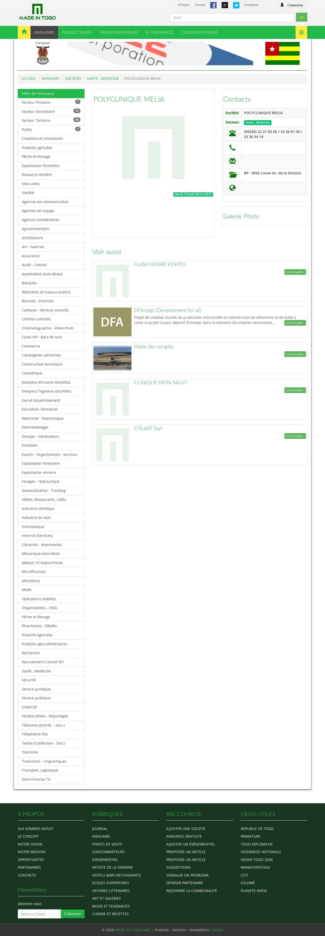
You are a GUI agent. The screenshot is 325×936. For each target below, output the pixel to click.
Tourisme (30, 752)
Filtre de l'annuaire (38, 93)
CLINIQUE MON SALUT (161, 382)
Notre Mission (32, 851)
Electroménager (35, 427)
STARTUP (29, 707)
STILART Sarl (148, 428)
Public (50, 129)
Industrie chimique (38, 508)
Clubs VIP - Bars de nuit (42, 337)
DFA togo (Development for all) (167, 310)
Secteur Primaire (50, 102)
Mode (26, 589)
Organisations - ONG (39, 607)
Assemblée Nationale (261, 851)
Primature (251, 836)
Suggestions (178, 867)
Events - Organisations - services (49, 454)
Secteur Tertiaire (50, 120)
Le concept (28, 836)
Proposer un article (186, 851)
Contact (200, 5)
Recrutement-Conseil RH (42, 661)
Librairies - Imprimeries (42, 544)
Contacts (237, 99)
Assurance (31, 255)
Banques (29, 282)
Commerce (31, 346)
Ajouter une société (185, 828)
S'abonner (72, 913)
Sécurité (29, 679)
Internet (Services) (37, 535)
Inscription (251, 5)
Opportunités (31, 859)
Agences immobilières (40, 219)
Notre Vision (30, 844)
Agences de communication (45, 201)
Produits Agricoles (37, 634)
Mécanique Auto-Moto (41, 553)
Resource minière (37, 174)
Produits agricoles (37, 147)
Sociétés (73, 78)
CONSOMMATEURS (199, 33)
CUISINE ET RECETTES (110, 913)
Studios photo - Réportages (45, 716)
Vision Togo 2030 (257, 859)
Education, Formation (40, 409)
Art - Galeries (33, 246)
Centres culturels (36, 318)
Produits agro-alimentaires (44, 643)
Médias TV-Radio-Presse (42, 562)
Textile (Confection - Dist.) (43, 743)
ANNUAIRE (44, 33)
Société (28, 192)
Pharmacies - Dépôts (39, 625)
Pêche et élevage (36, 156)
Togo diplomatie (257, 844)
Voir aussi (106, 251)
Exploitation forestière (40, 165)
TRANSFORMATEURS (118, 33)
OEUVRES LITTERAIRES (111, 890)
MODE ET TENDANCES (111, 906)
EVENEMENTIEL (105, 859)
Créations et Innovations (42, 138)
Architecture (32, 237)
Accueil (29, 78)
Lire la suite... (295, 272)
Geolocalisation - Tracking (44, 490)
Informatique (33, 526)
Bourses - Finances (38, 300)
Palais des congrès (153, 346)
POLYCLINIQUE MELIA (128, 99)
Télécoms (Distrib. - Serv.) (43, 725)
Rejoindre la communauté (191, 890)
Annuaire (50, 78)
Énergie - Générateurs (40, 436)
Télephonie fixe (35, 734)
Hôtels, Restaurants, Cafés (44, 499)
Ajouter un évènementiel (190, 844)
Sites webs (31, 183)
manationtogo (255, 867)
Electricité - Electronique (42, 418)
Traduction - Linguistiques (44, 761)
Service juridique (36, 689)
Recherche (31, 653)
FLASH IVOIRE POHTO (160, 264)
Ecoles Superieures (110, 882)
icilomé (248, 882)
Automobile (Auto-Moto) (42, 273)
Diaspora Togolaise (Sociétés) (46, 391)
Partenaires (29, 867)
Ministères (31, 580)
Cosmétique (32, 373)
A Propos (184, 5)
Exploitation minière (39, 472)
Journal (100, 828)
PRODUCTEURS (76, 33)
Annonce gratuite (184, 836)
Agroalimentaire (35, 228)
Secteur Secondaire (50, 111)
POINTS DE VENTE (107, 844)
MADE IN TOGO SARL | (135, 929)
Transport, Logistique (40, 770)
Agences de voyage (38, 210)
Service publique (36, 698)
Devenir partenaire (184, 882)
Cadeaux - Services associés (45, 310)
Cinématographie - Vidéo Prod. (48, 328)
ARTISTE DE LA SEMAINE (112, 867)
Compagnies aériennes (41, 355)
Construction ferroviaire (42, 364)
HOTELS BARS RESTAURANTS (116, 875)
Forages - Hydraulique (40, 481)
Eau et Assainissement (41, 400)
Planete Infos (254, 890)
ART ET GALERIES (106, 898)
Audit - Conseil (34, 264)
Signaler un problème (187, 875)
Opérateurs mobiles (39, 598)
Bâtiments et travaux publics (46, 292)
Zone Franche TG (36, 779)
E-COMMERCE (159, 33)
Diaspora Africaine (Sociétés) (46, 382)
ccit (244, 875)
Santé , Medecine (103, 78)
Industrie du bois (36, 517)
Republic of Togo (257, 828)
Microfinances (34, 571)
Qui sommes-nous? (36, 828)
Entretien (30, 445)
